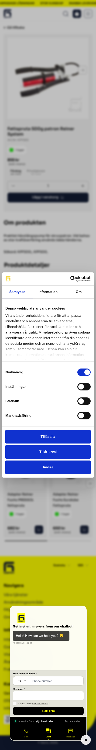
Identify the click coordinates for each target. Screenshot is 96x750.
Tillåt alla (48, 437)
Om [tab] (79, 292)
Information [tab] (48, 292)
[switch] (84, 386)
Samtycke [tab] (17, 292)
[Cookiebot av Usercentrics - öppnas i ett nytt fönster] (70, 279)
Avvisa (48, 467)
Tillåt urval (48, 452)
